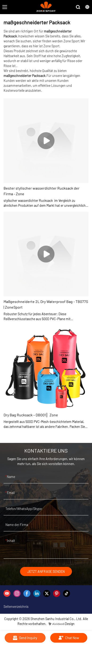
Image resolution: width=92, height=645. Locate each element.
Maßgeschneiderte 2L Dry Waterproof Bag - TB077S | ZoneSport (46, 304)
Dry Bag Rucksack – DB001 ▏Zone (31, 415)
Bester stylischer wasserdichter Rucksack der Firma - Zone (41, 191)
